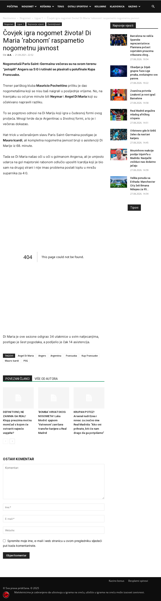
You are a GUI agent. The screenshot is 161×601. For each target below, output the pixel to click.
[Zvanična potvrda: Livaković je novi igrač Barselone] (118, 95)
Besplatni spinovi (138, 581)
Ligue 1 (39, 18)
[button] (153, 7)
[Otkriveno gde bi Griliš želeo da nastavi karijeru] (118, 134)
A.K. (9, 54)
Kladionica (117, 6)
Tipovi (134, 207)
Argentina (56, 355)
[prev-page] (5, 441)
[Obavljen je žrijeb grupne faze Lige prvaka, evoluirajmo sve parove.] (118, 71)
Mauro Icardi (12, 360)
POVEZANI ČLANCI (17, 378)
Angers (42, 355)
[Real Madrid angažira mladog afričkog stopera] (118, 114)
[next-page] (12, 441)
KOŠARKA (45, 6)
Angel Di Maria (26, 355)
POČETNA (12, 6)
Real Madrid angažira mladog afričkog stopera (142, 114)
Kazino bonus (116, 581)
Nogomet (28, 6)
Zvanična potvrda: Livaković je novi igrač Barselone (143, 94)
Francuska (71, 355)
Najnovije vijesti (36, 24)
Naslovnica (9, 18)
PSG (25, 360)
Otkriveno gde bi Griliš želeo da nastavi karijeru (143, 134)
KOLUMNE (100, 6)
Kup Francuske (90, 355)
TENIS (60, 6)
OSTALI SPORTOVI (78, 6)
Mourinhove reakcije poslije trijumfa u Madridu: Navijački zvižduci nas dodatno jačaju (143, 158)
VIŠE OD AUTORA (46, 378)
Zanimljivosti (54, 24)
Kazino (132, 6)
